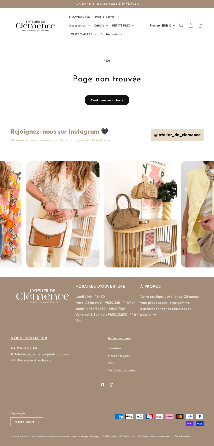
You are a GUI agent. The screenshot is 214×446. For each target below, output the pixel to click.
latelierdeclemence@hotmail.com (42, 354)
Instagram (45, 360)
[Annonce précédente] (12, 4)
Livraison (114, 348)
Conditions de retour (122, 370)
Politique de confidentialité (118, 436)
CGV (111, 363)
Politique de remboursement (154, 436)
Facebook (26, 360)
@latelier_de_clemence (177, 134)
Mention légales (119, 356)
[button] (106, 16)
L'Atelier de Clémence (33, 436)
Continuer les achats (107, 100)
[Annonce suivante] (202, 4)
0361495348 (27, 348)
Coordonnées (182, 436)
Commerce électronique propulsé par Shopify (72, 436)
